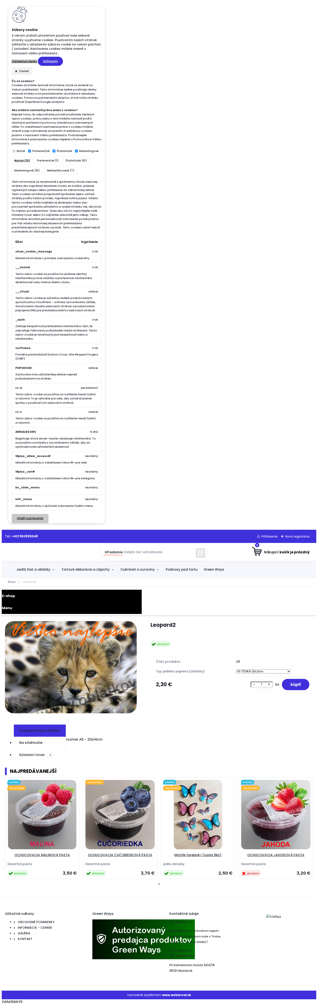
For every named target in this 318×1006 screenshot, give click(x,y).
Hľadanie (114, 552)
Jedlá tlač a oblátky (33, 569)
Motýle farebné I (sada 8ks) (198, 855)
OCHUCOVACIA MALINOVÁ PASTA (42, 855)
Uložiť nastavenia (30, 518)
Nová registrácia (297, 536)
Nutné (21, 151)
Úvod (11, 582)
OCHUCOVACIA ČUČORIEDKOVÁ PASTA (120, 855)
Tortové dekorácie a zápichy (85, 569)
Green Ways (214, 569)
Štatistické (64, 151)
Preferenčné (41, 151)
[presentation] (158, 884)
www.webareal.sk (176, 995)
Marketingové (89, 151)
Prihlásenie (270, 536)
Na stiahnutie (30, 742)
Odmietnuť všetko (24, 61)
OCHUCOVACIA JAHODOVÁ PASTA (275, 855)
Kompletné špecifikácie (39, 730)
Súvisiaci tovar (35, 754)
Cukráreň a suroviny (137, 569)
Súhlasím (50, 61)
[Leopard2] (71, 668)
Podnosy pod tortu (182, 569)
